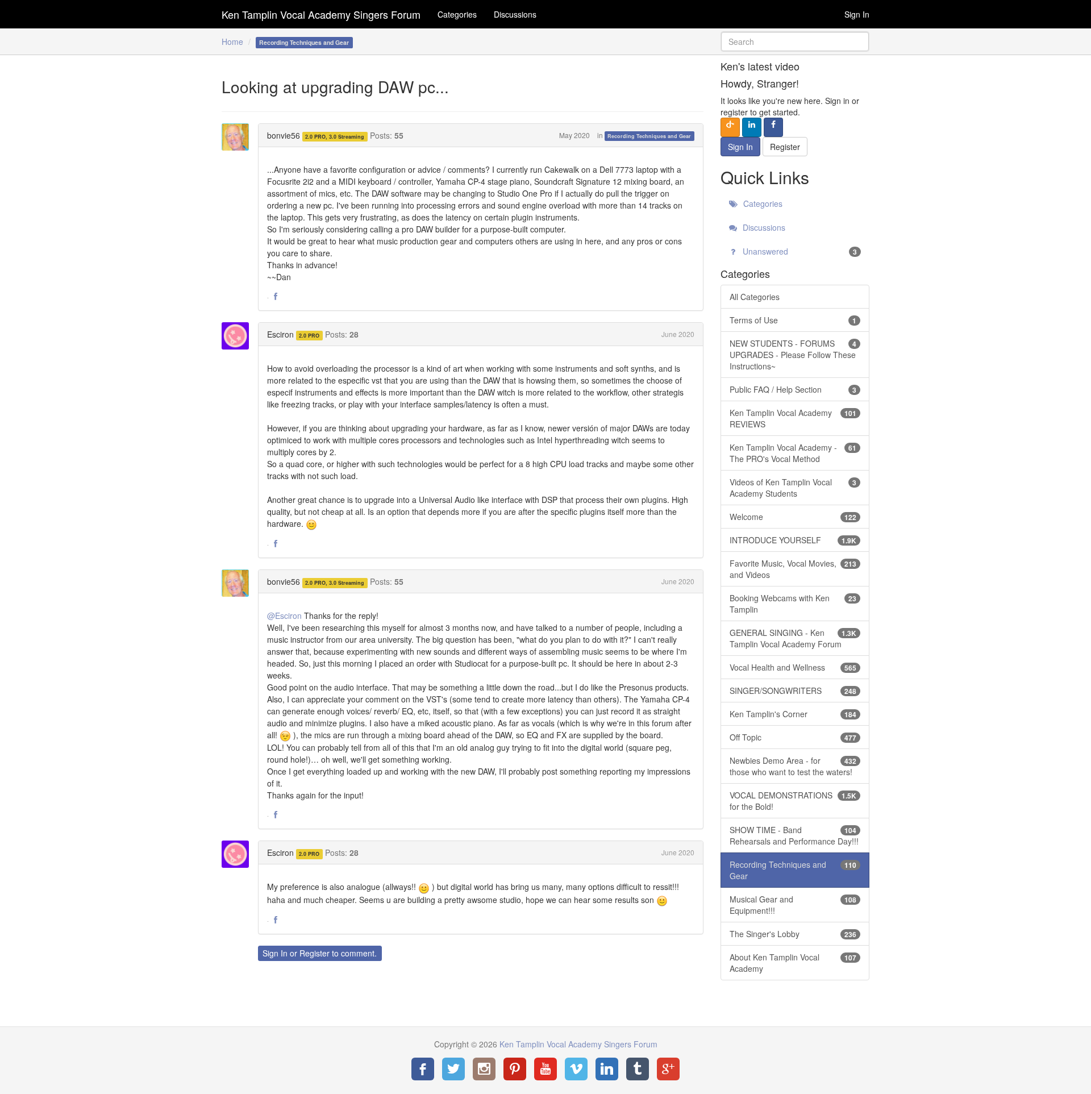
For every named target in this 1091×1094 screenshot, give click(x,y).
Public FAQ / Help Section (793, 389)
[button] (276, 297)
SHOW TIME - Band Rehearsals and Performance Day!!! (794, 835)
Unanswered (798, 251)
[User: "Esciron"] (239, 336)
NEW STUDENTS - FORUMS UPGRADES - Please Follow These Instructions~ (793, 355)
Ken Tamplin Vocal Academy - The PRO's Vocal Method (793, 453)
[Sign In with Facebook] (773, 127)
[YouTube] (545, 1069)
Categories (457, 14)
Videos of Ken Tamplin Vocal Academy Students (793, 487)
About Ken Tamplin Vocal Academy (793, 962)
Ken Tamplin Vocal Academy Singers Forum (321, 14)
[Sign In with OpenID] (730, 127)
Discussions (515, 14)
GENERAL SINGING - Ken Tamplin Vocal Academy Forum (793, 638)
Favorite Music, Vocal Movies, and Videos (793, 569)
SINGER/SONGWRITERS (793, 690)
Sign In (856, 14)
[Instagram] (484, 1069)
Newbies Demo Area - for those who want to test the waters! (793, 766)
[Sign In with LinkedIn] (751, 127)
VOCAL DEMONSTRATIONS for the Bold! (793, 800)
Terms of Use (793, 320)
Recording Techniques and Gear (649, 136)
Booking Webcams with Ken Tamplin (793, 603)
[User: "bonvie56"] (239, 137)
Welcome (793, 516)
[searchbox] (795, 41)
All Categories (755, 296)
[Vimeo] (576, 1069)
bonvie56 (283, 135)
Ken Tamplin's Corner (793, 713)
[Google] (668, 1069)
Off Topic (793, 737)
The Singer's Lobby (793, 933)
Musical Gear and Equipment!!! (793, 904)
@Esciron (284, 615)
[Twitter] (453, 1069)
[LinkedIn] (607, 1069)
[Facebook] (422, 1069)
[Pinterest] (514, 1069)
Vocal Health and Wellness (793, 667)
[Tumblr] (637, 1069)
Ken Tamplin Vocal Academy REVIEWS (793, 418)
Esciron (280, 334)
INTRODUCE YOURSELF (793, 540)
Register (314, 953)
